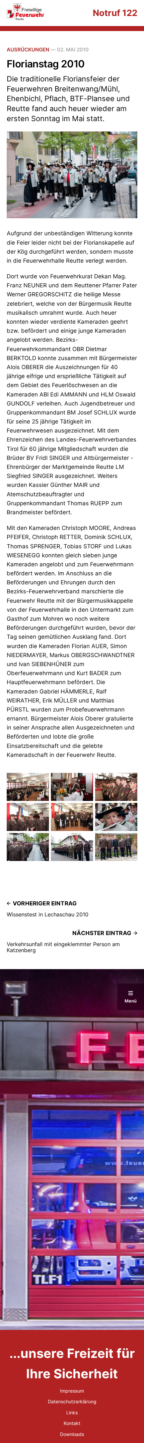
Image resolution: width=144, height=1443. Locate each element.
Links (72, 1412)
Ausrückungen (28, 49)
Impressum (72, 1391)
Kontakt (72, 1423)
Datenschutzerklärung (72, 1401)
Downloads (72, 1434)
